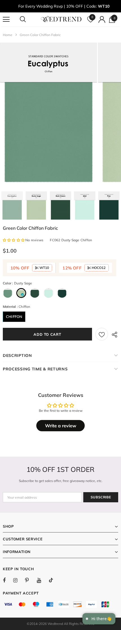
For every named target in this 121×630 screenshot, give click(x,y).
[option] (48, 116)
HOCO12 (98, 268)
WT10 (44, 268)
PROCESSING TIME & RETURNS (35, 369)
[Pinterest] (30, 580)
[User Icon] (101, 19)
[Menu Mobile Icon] (6, 19)
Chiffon (14, 316)
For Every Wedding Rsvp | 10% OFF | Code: (63, 6)
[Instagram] (18, 580)
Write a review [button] (60, 425)
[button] (14, 240)
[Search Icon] (28, 19)
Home (7, 35)
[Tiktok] (54, 580)
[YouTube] (42, 580)
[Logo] (61, 19)
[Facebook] (8, 580)
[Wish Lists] (101, 334)
